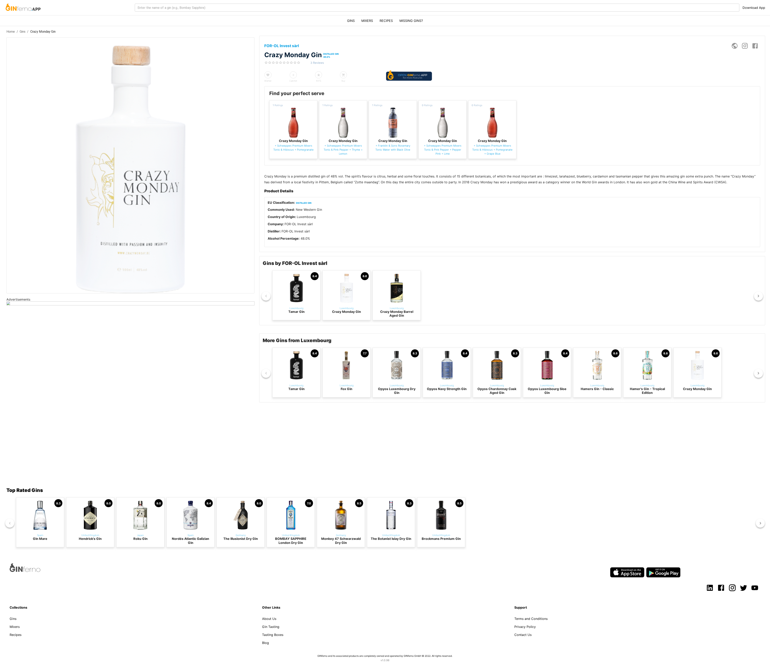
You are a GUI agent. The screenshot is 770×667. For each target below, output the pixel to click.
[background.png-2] (130, 304)
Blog (265, 643)
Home (10, 31)
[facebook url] (755, 46)
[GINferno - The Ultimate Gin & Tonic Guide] (23, 13)
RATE (318, 80)
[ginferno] (30, 571)
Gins (23, 31)
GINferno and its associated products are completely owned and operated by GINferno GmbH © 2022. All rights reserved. (384, 655)
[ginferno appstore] (627, 572)
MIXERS (367, 21)
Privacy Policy (525, 627)
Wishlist (268, 80)
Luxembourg (306, 217)
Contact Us (523, 635)
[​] (437, 8)
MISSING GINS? (411, 21)
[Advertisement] (126, 446)
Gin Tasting (270, 627)
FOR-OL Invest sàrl (299, 224)
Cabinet (293, 80)
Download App (754, 8)
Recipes (15, 635)
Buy (343, 80)
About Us (269, 619)
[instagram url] (745, 46)
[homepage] (734, 46)
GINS (351, 21)
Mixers (15, 627)
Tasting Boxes (272, 635)
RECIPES (386, 21)
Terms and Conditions (531, 619)
